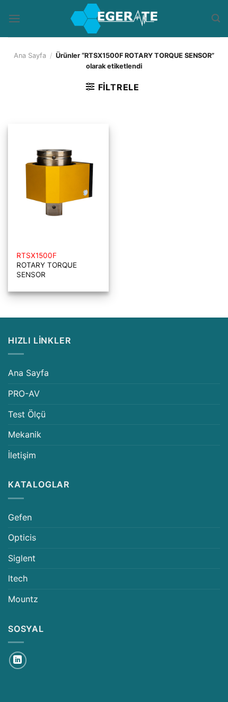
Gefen (20, 517)
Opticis (22, 537)
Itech (18, 578)
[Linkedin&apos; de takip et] (18, 660)
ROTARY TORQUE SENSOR (46, 264)
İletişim (22, 455)
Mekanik (24, 434)
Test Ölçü (27, 414)
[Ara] (216, 18)
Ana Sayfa (30, 55)
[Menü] (14, 18)
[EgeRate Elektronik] (114, 18)
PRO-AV (24, 393)
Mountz (23, 599)
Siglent (22, 558)
